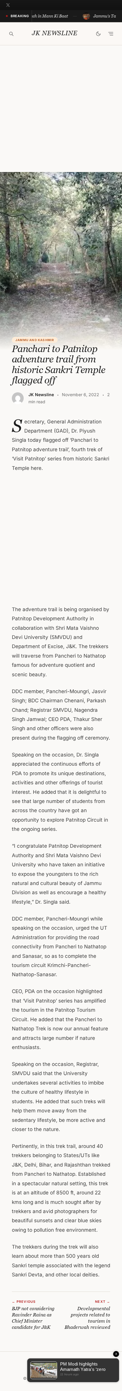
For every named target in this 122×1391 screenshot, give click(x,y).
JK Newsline (54, 33)
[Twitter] (8, 5)
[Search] (11, 33)
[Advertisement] (61, 109)
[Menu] (110, 33)
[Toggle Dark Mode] (98, 33)
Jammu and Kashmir (34, 340)
